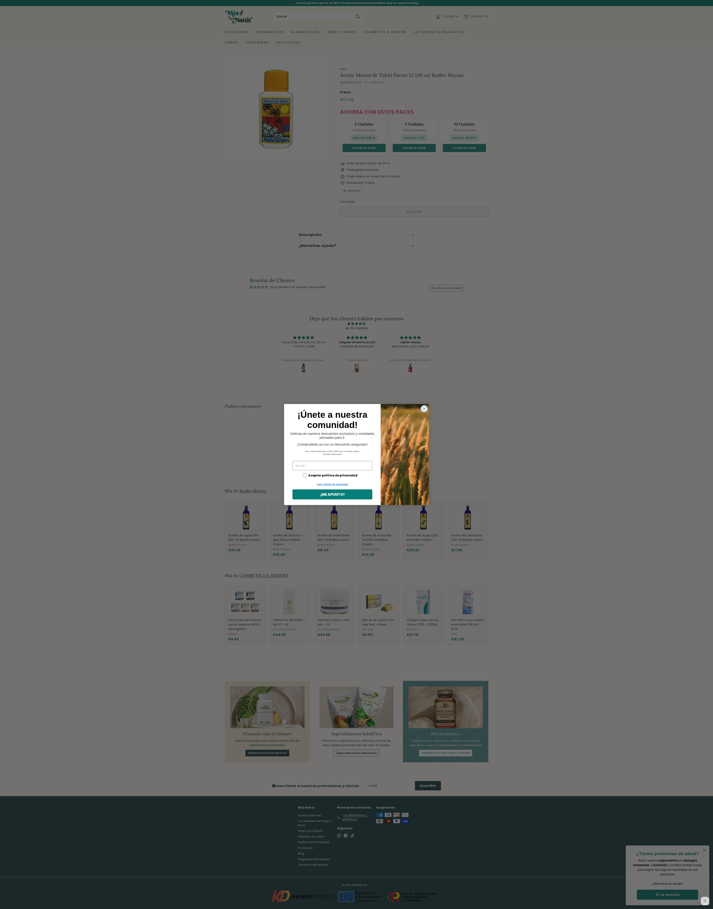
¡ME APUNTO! (332, 494)
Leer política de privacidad (332, 484)
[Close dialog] (424, 408)
